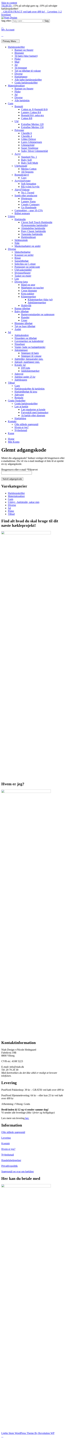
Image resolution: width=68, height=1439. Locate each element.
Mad (17, 61)
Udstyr (11, 216)
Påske (18, 58)
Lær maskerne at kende (33, 409)
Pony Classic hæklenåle (33, 231)
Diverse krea (21, 281)
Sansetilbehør (22, 261)
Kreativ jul (20, 365)
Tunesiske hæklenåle (32, 234)
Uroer (24, 320)
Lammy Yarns (28, 201)
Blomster (19, 53)
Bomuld (19, 106)
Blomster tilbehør (24, 323)
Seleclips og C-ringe (25, 263)
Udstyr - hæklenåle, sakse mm (23, 502)
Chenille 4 (26, 136)
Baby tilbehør (22, 311)
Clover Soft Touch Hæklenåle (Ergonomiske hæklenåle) (36, 224)
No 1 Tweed (27, 192)
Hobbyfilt (26, 305)
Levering (6, 1137)
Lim (17, 278)
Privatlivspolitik (9, 1165)
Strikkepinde (21, 240)
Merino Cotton (28, 168)
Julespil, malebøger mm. (27, 362)
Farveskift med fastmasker (34, 412)
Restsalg (19, 397)
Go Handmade (28, 207)
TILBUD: (7, 5)
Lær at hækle (21, 406)
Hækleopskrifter (16, 47)
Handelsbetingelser (11, 1160)
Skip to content (9, 2)
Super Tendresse (29, 148)
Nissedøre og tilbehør (26, 338)
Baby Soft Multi (29, 162)
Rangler (25, 317)
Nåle (17, 243)
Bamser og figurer (24, 50)
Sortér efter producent (26, 195)
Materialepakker (16, 85)
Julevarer (19, 394)
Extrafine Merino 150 (32, 127)
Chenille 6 (26, 133)
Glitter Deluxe (28, 139)
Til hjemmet (21, 67)
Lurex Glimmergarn (31, 142)
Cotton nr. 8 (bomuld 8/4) (34, 109)
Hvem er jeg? (22, 427)
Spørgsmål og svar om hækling (17, 1171)
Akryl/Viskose (22, 189)
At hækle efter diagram (33, 415)
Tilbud (11, 382)
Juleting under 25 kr (25, 376)
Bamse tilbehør (22, 308)
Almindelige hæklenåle (33, 228)
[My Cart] (2, 35)
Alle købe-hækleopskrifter (28, 79)
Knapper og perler (24, 255)
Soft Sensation (28, 183)
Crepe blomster (29, 290)
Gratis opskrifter (16, 400)
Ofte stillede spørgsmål (26, 424)
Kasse (11, 433)
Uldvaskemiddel (23, 269)
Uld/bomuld (21, 165)
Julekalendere (22, 335)
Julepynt (19, 373)
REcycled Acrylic (30, 186)
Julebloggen (21, 379)
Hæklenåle (20, 219)
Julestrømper (21, 350)
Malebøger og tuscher (32, 287)
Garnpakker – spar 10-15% (29, 210)
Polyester (19, 130)
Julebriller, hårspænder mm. (29, 359)
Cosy (24, 177)
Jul (16, 64)
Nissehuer (20, 344)
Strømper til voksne (31, 356)
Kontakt (12, 421)
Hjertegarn (26, 198)
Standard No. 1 (29, 157)
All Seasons (27, 171)
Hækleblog (20, 418)
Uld (16, 121)
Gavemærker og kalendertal (29, 341)
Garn (10, 103)
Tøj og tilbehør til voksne (28, 70)
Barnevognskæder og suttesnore (37, 314)
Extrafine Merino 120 (32, 124)
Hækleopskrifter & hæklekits (30, 388)
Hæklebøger (21, 76)
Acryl (17, 154)
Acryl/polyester (23, 180)
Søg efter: (6, 20)
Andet (18, 329)
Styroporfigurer (23, 272)
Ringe (18, 258)
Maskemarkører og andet (27, 246)
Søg (47, 21)
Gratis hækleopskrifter (26, 82)
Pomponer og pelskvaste (27, 266)
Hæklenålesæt (28, 237)
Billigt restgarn (22, 213)
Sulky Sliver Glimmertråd (34, 151)
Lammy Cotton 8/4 (31, 112)
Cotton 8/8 (26, 118)
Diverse (19, 73)
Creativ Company (30, 204)
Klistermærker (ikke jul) (40, 299)
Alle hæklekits (22, 100)
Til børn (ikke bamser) (26, 55)
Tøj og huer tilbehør (25, 326)
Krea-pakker (27, 293)
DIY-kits (25, 367)
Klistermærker (28, 296)
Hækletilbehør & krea (26, 391)
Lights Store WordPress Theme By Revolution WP (27, 1433)
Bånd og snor (28, 284)
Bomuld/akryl (22, 174)
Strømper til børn (30, 353)
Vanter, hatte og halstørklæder (30, 347)
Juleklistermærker (37, 302)
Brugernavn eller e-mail (19, 469)
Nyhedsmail (21, 430)
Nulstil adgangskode (12, 479)
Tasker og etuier (23, 275)
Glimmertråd (27, 145)
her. (27, 1118)
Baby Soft (26, 159)
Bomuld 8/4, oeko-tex (32, 115)
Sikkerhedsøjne (23, 252)
